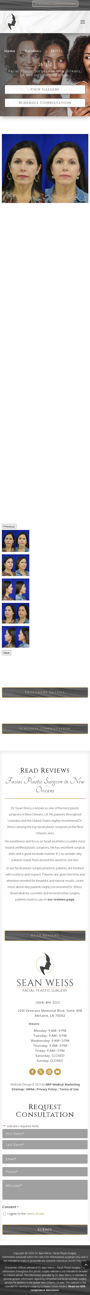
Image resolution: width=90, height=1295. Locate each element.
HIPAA (30, 1089)
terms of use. (36, 1214)
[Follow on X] (40, 1071)
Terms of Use (68, 1089)
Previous (9, 526)
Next (6, 653)
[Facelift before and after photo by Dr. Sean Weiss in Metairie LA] (45, 168)
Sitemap (18, 1089)
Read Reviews (45, 935)
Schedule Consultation (55, 4)
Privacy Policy (47, 1089)
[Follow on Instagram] (49, 1071)
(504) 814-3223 (48, 1002)
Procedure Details (45, 692)
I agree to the (26, 1214)
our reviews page (61, 899)
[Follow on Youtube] (57, 1071)
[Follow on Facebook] (32, 1071)
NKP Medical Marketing (63, 1084)
